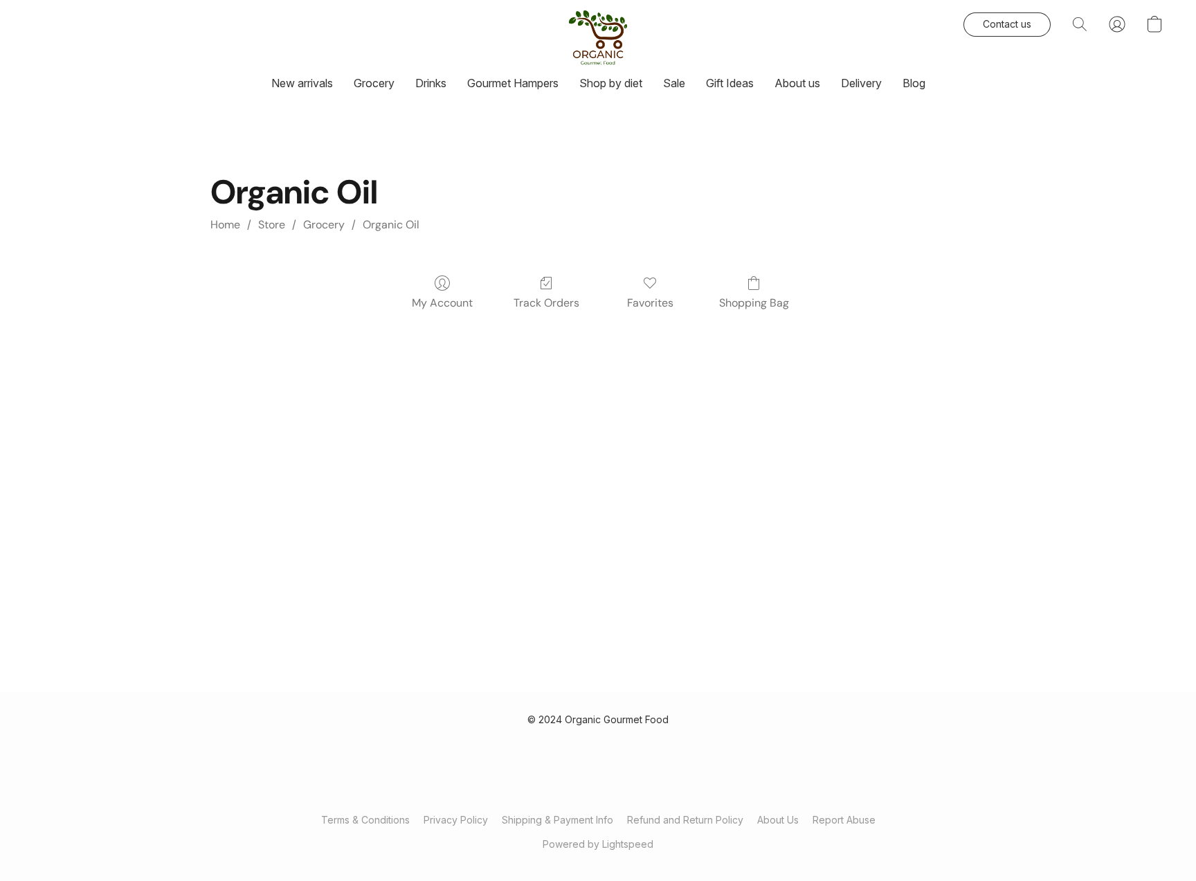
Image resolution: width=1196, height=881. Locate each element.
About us (797, 83)
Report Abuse (844, 820)
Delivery (861, 83)
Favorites (650, 303)
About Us (778, 820)
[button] (598, 38)
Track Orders (546, 303)
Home (225, 224)
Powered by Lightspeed (598, 844)
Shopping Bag (754, 303)
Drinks (430, 83)
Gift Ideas (730, 83)
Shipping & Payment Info (557, 820)
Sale (674, 83)
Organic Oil (391, 224)
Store (271, 224)
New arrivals (302, 83)
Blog (914, 83)
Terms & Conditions (365, 820)
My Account (442, 303)
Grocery (374, 83)
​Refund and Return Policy (685, 820)
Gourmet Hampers (513, 83)
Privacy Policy (456, 820)
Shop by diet (610, 83)
